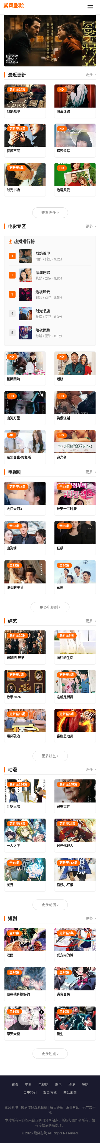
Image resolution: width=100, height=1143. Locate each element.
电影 (28, 1085)
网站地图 (70, 1093)
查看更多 (49, 212)
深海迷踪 (43, 272)
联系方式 (50, 1093)
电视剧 (43, 1085)
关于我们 (30, 1093)
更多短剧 (49, 1054)
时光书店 (43, 311)
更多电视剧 (49, 607)
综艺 (58, 1085)
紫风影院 (13, 5)
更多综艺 (49, 756)
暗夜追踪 (43, 330)
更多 (90, 75)
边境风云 (43, 292)
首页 (15, 1085)
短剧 (85, 1085)
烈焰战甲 (43, 253)
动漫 (71, 1085)
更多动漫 (49, 905)
